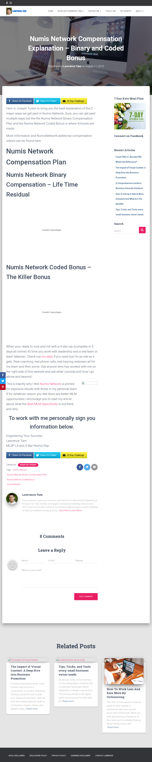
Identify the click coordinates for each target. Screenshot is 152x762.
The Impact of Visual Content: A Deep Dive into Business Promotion (131, 173)
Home (50, 11)
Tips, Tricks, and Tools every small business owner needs (75, 670)
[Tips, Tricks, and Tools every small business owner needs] (70, 660)
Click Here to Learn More (70, 510)
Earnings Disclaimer (80, 756)
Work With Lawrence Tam (70, 11)
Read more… (33, 708)
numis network (20, 470)
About (139, 11)
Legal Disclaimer (16, 756)
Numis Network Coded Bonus (21, 479)
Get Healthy (125, 11)
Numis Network (50, 384)
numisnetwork (13, 484)
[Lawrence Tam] (16, 11)
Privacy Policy (59, 756)
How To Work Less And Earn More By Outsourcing (123, 693)
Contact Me (94, 11)
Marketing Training (28, 465)
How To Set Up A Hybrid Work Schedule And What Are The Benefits (130, 199)
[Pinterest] (3, 387)
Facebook (7, 3)
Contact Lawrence (104, 756)
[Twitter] (3, 381)
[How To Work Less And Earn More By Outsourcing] (124, 671)
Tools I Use (111, 11)
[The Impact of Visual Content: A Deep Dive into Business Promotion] (23, 660)
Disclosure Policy (38, 756)
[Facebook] (3, 375)
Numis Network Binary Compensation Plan (27, 474)
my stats (47, 356)
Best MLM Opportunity (42, 404)
